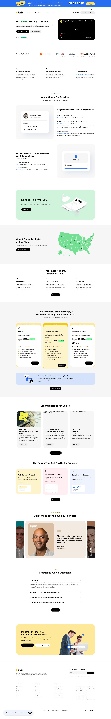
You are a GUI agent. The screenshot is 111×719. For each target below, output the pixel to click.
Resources (46, 12)
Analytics (18, 695)
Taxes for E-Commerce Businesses (83, 690)
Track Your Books (76, 482)
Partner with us (38, 692)
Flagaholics (20, 546)
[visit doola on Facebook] (84, 710)
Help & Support (38, 697)
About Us (37, 686)
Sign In (92, 9)
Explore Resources (55, 453)
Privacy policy (65, 710)
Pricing (54, 12)
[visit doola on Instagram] (86, 710)
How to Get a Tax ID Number (82, 697)
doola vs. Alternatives (58, 697)
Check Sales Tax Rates (23, 249)
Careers (36, 688)
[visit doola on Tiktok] (94, 710)
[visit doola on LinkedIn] (90, 710)
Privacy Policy (24, 712)
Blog (36, 690)
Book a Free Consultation (87, 12)
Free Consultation (36, 31)
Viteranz (30, 551)
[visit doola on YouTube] (92, 710)
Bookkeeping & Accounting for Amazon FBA (85, 688)
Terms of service (55, 710)
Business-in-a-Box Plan (83, 74)
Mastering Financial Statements (82, 695)
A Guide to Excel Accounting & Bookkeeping (85, 699)
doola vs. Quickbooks (58, 692)
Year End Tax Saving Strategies (82, 692)
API (17, 697)
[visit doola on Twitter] (88, 710)
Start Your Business (23, 482)
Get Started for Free (22, 31)
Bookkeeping (19, 690)
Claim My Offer (90, 4)
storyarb (74, 547)
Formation (18, 688)
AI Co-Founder (19, 686)
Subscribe (90, 672)
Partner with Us (37, 12)
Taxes (17, 692)
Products (28, 12)
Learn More (23, 444)
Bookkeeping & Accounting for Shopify (84, 686)
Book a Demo (26, 209)
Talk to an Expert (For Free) (43, 645)
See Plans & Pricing (55, 388)
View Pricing (55, 294)
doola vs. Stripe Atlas (58, 695)
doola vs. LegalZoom (58, 686)
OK (30, 712)
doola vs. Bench (57, 690)
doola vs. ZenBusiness (58, 688)
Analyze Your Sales (50, 481)
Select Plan (34, 363)
